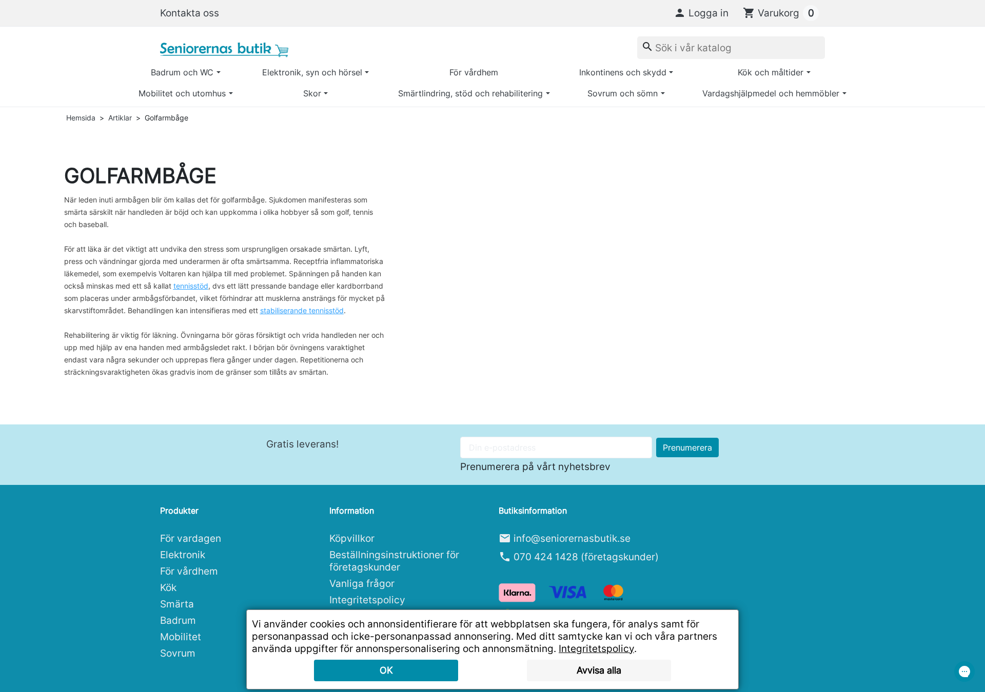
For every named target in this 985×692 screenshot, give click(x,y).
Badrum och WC (182, 72)
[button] (701, 13)
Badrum (178, 620)
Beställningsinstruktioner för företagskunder (394, 560)
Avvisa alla (599, 670)
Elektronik (182, 554)
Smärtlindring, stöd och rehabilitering (470, 93)
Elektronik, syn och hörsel (312, 72)
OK (386, 670)
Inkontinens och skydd (622, 72)
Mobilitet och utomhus (182, 93)
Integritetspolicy (367, 600)
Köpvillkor (352, 538)
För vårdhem (473, 72)
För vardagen (190, 538)
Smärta (177, 604)
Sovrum (177, 653)
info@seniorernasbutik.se (572, 538)
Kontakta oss (189, 13)
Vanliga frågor (362, 583)
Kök (168, 587)
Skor (312, 93)
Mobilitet (180, 636)
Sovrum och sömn (622, 93)
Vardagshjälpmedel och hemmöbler (770, 93)
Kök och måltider (770, 72)
